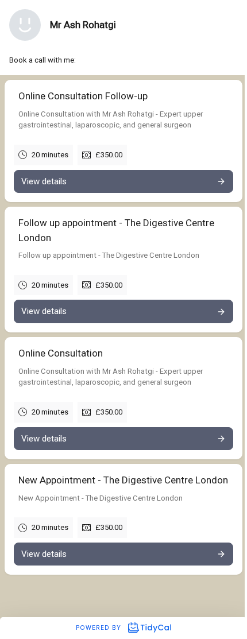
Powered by (100, 627)
